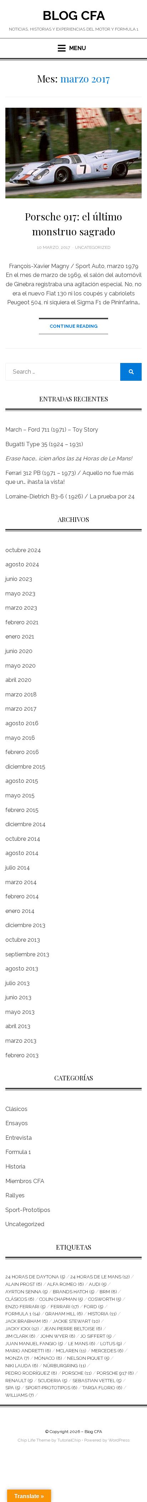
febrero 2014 (22, 896)
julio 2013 (17, 983)
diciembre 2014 (25, 824)
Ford (93, 1306)
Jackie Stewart (76, 1321)
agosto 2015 (21, 780)
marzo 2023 (21, 607)
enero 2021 (19, 636)
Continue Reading (73, 326)
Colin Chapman (61, 1299)
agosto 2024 (22, 564)
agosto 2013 (21, 968)
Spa (12, 1387)
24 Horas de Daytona (35, 1276)
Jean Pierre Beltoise (73, 1328)
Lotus (111, 1343)
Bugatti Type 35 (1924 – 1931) (44, 444)
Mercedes (107, 1350)
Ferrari (65, 1306)
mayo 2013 (20, 1012)
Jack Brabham (26, 1321)
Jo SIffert (96, 1336)
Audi (98, 1284)
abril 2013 (17, 1026)
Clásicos (16, 1109)
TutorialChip (69, 1440)
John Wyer (57, 1336)
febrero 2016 (22, 752)
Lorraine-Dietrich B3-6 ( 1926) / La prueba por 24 (70, 496)
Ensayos (16, 1123)
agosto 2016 (22, 723)
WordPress (119, 1440)
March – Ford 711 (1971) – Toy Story (51, 429)
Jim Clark (20, 1336)
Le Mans (81, 1343)
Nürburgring (64, 1365)
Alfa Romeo (65, 1284)
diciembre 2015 (25, 766)
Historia (15, 1166)
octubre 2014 (22, 838)
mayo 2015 (20, 795)
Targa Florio (102, 1387)
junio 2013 (18, 997)
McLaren (71, 1350)
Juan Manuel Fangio (34, 1343)
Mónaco (48, 1358)
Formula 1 (18, 1152)
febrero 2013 (22, 1055)
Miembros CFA (24, 1181)
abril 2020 (18, 680)
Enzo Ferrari (25, 1306)
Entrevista (18, 1137)
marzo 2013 (20, 1040)
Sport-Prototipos (27, 1210)
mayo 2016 (20, 737)
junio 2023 (18, 579)
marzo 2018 (21, 694)
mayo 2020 (20, 665)
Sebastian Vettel (97, 1380)
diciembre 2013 (25, 925)
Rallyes (15, 1195)
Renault (19, 1380)
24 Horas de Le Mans (100, 1276)
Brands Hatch (74, 1291)
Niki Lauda (21, 1365)
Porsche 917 (115, 1373)
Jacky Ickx (22, 1328)
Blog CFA (73, 15)
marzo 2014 (21, 882)
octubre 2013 (22, 939)
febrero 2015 (22, 810)
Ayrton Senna (26, 1291)
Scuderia (52, 1380)
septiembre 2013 (27, 954)
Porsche (77, 1373)
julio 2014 (17, 867)
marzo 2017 (20, 708)
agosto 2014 (22, 853)
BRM (108, 1291)
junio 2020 (18, 651)
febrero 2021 (22, 622)
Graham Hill (64, 1313)
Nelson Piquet (88, 1358)
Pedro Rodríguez (31, 1373)
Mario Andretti (28, 1350)
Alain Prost (23, 1284)
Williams (19, 1395)
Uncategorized (92, 247)
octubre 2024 (23, 550)
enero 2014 (20, 911)
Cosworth (104, 1299)
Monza (17, 1358)
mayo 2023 (20, 593)
